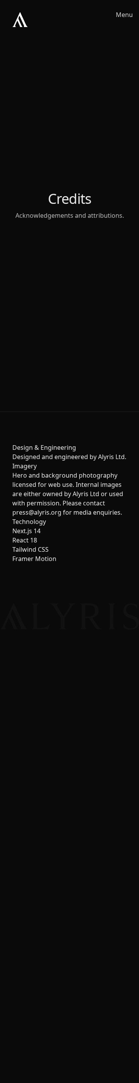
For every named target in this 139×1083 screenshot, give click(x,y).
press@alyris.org (36, 512)
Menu (124, 14)
